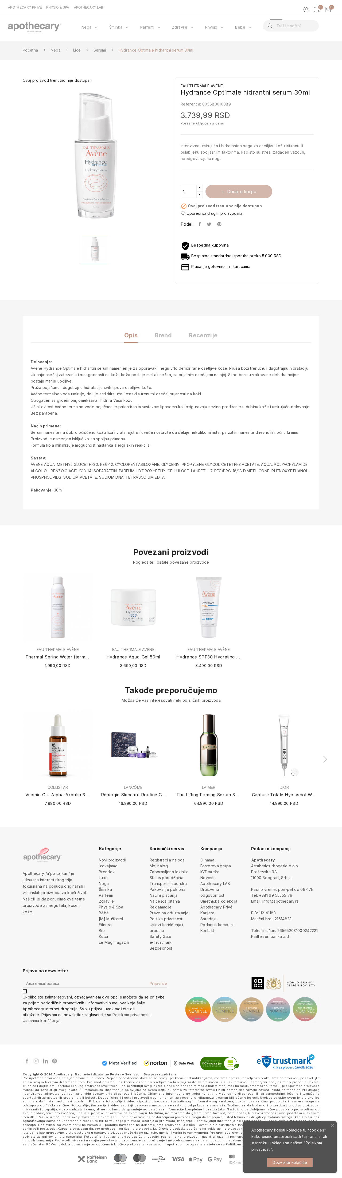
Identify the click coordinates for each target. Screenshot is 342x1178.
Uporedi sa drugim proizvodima (214, 213)
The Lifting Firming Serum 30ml (208, 794)
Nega (104, 883)
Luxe (103, 877)
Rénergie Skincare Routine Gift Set (133, 794)
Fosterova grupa (215, 866)
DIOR (284, 787)
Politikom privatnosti (130, 1014)
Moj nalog (159, 866)
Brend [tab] (163, 335)
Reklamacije (161, 907)
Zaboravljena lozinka (169, 871)
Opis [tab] (130, 335)
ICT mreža (209, 871)
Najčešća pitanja (165, 901)
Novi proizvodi (112, 860)
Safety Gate (161, 936)
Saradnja (208, 918)
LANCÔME (133, 787)
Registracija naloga (167, 860)
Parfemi (106, 895)
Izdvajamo (108, 866)
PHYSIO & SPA (57, 7)
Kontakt (207, 930)
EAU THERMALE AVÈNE (58, 650)
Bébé (104, 913)
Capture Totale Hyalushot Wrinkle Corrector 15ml (284, 794)
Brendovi (107, 871)
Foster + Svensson (126, 1074)
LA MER (209, 787)
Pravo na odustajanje (169, 913)
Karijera (207, 913)
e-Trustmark (161, 942)
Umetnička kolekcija (219, 901)
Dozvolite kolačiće (290, 1162)
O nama (207, 860)
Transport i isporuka (168, 883)
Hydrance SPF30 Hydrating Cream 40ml (208, 657)
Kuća (103, 936)
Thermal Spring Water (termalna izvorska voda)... (57, 657)
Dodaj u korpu (241, 191)
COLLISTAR (58, 787)
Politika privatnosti (166, 918)
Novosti (207, 877)
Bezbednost (161, 948)
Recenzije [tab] (203, 335)
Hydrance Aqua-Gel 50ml (133, 657)
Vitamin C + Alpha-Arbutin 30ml (57, 794)
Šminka (105, 889)
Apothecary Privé (216, 907)
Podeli (200, 224)
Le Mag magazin (114, 942)
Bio (102, 930)
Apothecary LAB (215, 883)
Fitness (105, 924)
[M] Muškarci (111, 918)
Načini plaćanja (163, 895)
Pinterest (220, 224)
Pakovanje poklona (167, 889)
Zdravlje (106, 901)
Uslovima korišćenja (41, 1020)
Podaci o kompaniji (217, 924)
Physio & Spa (111, 907)
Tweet (209, 224)
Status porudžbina (166, 877)
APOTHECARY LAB (88, 7)
